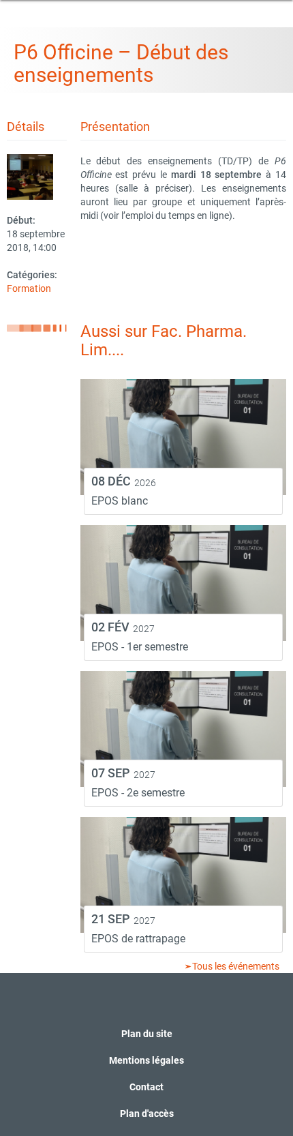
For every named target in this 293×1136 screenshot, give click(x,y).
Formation (29, 288)
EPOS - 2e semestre (138, 792)
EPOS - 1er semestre (139, 646)
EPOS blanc (119, 500)
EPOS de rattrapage (138, 938)
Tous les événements (234, 966)
